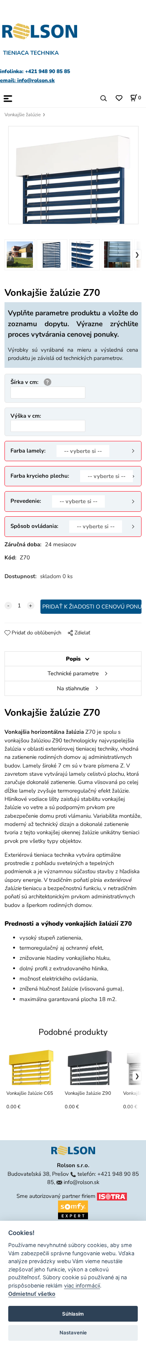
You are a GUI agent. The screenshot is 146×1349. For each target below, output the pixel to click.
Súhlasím (73, 1314)
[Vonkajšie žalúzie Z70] (73, 175)
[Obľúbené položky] (118, 98)
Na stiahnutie (73, 688)
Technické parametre (73, 673)
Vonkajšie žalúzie (22, 114)
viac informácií (82, 1285)
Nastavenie (73, 1333)
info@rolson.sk (81, 1182)
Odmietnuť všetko (31, 1294)
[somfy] (73, 1209)
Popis (73, 659)
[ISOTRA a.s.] (112, 1196)
